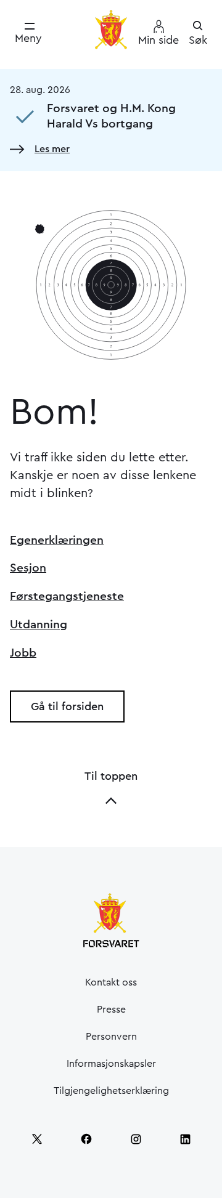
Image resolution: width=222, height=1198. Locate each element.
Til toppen (111, 776)
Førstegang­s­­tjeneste (67, 596)
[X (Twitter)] (37, 1139)
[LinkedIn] (185, 1139)
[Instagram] (135, 1139)
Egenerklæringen (57, 540)
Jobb (23, 653)
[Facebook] (86, 1139)
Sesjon (28, 568)
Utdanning (38, 624)
